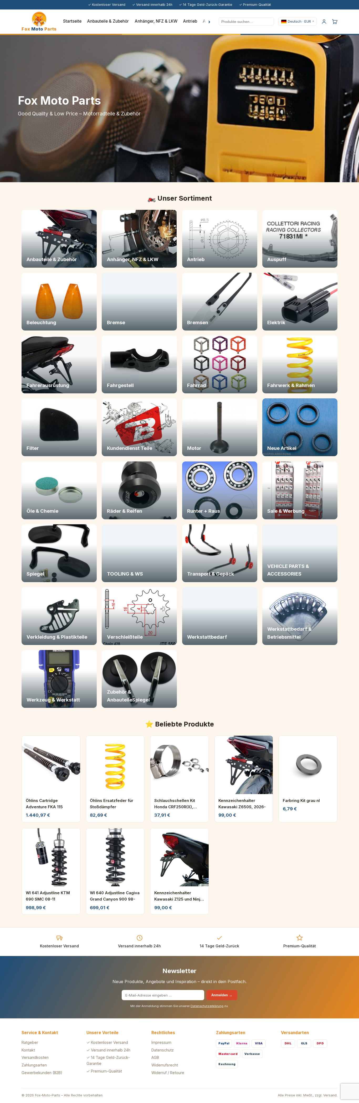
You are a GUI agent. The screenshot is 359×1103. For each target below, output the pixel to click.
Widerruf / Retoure (167, 1072)
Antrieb (190, 21)
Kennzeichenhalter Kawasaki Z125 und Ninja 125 (178, 896)
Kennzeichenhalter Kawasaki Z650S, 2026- (242, 803)
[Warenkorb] (334, 21)
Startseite (72, 21)
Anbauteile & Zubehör (108, 21)
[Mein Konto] (324, 21)
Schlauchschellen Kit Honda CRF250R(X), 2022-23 (174, 804)
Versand (330, 1095)
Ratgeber (30, 1042)
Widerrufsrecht (164, 1065)
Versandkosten (35, 1057)
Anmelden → (221, 995)
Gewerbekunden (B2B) (42, 1072)
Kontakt (28, 1050)
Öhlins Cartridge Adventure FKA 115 (44, 803)
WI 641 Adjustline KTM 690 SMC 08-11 (48, 896)
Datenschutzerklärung (207, 1006)
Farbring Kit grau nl (301, 800)
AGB (155, 1057)
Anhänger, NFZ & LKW (156, 21)
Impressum (161, 1042)
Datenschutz (162, 1050)
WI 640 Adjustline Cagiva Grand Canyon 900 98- (115, 896)
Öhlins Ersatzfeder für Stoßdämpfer (111, 803)
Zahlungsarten (34, 1065)
